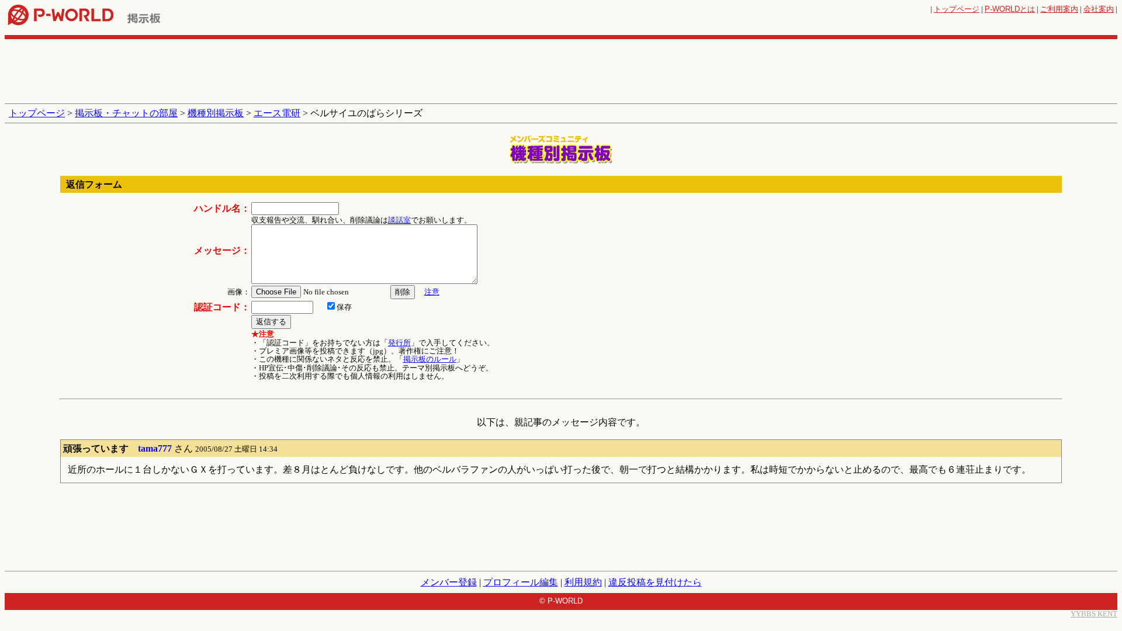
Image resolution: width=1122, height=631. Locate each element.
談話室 (399, 220)
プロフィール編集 (520, 582)
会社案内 (1098, 9)
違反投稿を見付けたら (655, 582)
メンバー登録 (449, 582)
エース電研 (277, 113)
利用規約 (583, 582)
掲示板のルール (429, 359)
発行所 (399, 342)
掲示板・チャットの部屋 (126, 113)
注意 (431, 291)
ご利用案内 (1059, 9)
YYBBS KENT (1094, 613)
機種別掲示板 (216, 113)
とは (1010, 9)
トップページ (956, 9)
